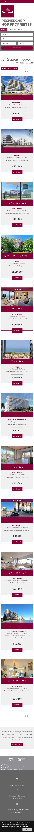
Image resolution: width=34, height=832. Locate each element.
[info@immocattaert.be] (2, 1)
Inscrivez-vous (17, 744)
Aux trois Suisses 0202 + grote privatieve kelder (17, 692)
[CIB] (11, 759)
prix (27, 62)
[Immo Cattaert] (7, 11)
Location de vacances (15, 30)
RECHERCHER (17, 48)
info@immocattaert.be (17, 785)
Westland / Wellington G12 (17, 107)
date (31, 62)
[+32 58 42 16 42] (6, 1)
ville (22, 62)
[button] (17, 34)
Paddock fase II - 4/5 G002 (17, 213)
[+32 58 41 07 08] (9, 1)
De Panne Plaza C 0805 (17, 319)
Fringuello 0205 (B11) (17, 477)
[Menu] (30, 11)
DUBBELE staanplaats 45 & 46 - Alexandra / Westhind (17, 637)
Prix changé (17, 289)
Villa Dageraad (17, 266)
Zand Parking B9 (17, 424)
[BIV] (22, 759)
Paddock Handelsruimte (17, 160)
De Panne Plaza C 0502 (17, 371)
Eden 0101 (17, 583)
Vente (3, 30)
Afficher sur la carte (10, 68)
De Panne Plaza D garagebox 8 (17, 530)
